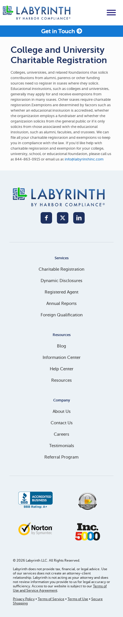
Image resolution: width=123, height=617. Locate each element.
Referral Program (61, 457)
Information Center (62, 357)
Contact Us (62, 423)
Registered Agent (61, 292)
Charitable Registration (61, 269)
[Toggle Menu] (111, 12)
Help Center (62, 369)
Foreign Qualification (62, 315)
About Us (62, 411)
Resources (61, 380)
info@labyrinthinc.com (84, 159)
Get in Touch (58, 31)
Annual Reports (61, 303)
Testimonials (61, 445)
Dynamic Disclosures (61, 280)
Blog (61, 346)
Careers (61, 434)
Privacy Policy (24, 599)
